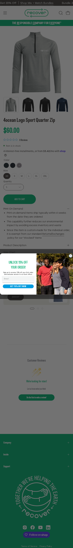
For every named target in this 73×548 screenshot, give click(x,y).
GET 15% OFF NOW (18, 286)
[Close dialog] (70, 255)
